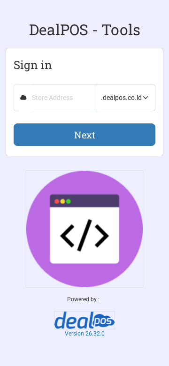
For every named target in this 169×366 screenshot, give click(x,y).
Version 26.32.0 (85, 333)
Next (84, 135)
